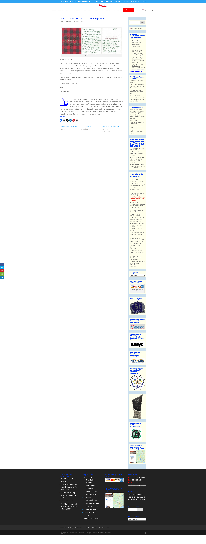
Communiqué (106, 10)
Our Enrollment (91, 500)
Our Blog (70, 528)
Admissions (77, 10)
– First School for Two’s (137, 149)
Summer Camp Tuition (91, 518)
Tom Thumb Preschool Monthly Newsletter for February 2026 (137, 99)
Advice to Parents (135, 95)
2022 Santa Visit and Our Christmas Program (137, 112)
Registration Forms (127, 1)
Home (54, 10)
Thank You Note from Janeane (136, 81)
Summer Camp (91, 494)
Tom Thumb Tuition (91, 506)
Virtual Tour (136, 1)
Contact (102, 1)
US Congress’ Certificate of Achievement (137, 122)
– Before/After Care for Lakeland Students (137, 160)
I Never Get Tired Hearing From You (137, 116)
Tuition (96, 10)
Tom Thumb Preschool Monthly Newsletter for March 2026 (137, 86)
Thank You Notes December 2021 (68, 126)
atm (62, 21)
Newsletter (117, 1)
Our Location (78, 528)
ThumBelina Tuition (90, 510)
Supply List (143, 1)
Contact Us (63, 528)
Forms (138, 10)
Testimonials (68, 21)
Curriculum (87, 10)
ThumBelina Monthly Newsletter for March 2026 (136, 91)
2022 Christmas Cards (86, 126)
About (68, 10)
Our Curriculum (89, 477)
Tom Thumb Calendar (91, 528)
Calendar (116, 10)
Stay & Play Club (91, 491)
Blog (97, 1)
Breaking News (109, 1)
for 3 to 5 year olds (136, 153)
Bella (131, 127)
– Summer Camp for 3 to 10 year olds (137, 166)
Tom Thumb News (78, 21)
